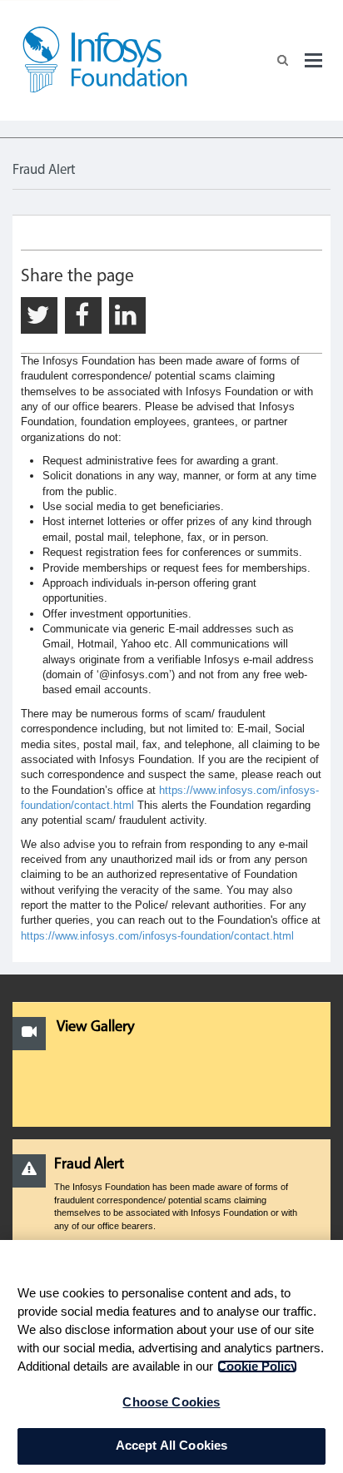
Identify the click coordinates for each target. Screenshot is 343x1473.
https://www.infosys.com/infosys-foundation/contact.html (157, 936)
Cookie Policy (257, 1366)
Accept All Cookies (172, 1445)
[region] (171, 1356)
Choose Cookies (171, 1402)
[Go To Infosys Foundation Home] (105, 72)
